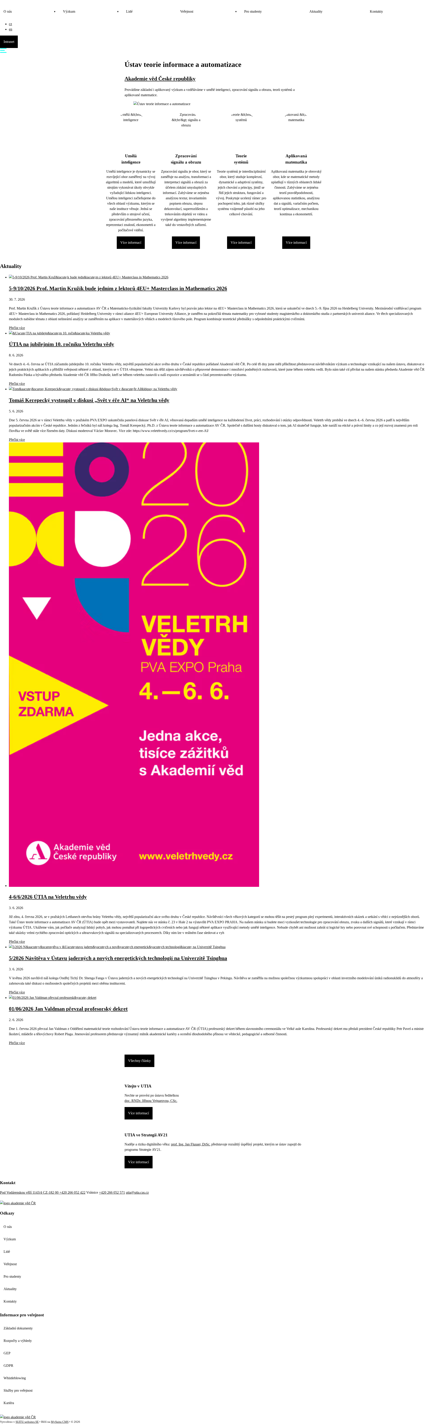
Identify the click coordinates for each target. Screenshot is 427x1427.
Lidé (129, 11)
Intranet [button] (9, 42)
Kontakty (376, 11)
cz (10, 24)
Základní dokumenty (18, 1328)
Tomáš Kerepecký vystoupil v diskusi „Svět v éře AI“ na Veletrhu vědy (89, 400)
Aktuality (315, 11)
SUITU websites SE (27, 1421)
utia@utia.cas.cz (137, 1192)
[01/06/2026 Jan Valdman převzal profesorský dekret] (52, 997)
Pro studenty (253, 11)
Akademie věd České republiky (160, 79)
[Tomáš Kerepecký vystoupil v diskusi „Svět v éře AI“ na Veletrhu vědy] (93, 389)
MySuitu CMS (59, 1421)
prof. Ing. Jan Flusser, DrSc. (190, 1144)
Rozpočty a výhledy (18, 1341)
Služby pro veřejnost (18, 1390)
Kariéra (9, 1403)
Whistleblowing (15, 1378)
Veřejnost (186, 11)
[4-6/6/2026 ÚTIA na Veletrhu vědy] (134, 885)
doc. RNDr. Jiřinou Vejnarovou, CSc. (151, 1101)
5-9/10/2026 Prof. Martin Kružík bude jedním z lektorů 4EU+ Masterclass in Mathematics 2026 (118, 288)
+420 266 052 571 (112, 1192)
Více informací (130, 242)
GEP (7, 1353)
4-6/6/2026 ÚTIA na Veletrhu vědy (48, 897)
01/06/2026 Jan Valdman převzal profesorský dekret (68, 1009)
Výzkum (69, 11)
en (10, 29)
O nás (8, 11)
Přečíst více (17, 328)
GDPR (8, 1365)
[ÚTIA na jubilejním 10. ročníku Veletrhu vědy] (59, 333)
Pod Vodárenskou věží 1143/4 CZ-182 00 (29, 1192)
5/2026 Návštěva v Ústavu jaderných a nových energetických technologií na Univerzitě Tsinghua (118, 958)
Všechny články (139, 1061)
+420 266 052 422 (72, 1192)
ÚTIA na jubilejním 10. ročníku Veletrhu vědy (61, 344)
